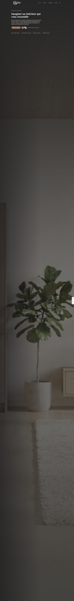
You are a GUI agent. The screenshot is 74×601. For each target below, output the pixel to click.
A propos (44, 2)
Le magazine (50, 2)
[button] (59, 2)
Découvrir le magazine (16, 27)
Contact (56, 2)
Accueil (39, 2)
